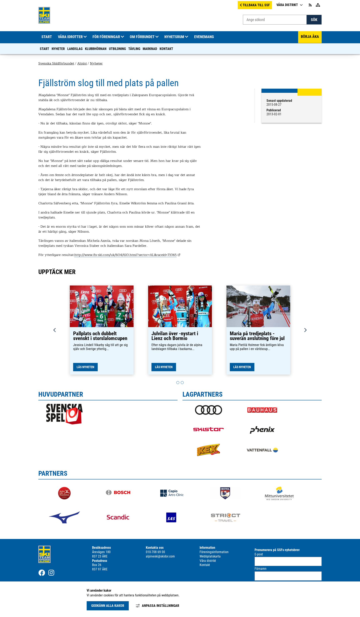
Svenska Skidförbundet (56, 63)
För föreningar (106, 37)
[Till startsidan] (44, 23)
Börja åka (310, 37)
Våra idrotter (70, 37)
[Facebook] (41, 572)
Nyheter (58, 49)
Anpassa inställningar (160, 606)
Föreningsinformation (214, 552)
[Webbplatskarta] (318, 5)
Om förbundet (142, 37)
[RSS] (310, 5)
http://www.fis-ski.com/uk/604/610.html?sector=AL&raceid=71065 (127, 255)
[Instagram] (51, 572)
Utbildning (117, 49)
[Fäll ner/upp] (85, 37)
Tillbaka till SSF (256, 5)
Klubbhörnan (95, 49)
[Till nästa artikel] (177, 382)
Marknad (150, 49)
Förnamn (260, 569)
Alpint (82, 63)
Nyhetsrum (174, 37)
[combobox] (275, 20)
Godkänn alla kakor (107, 606)
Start (44, 49)
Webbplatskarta (210, 556)
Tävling (134, 49)
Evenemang (204, 37)
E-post (259, 554)
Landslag (74, 49)
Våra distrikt (287, 5)
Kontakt (166, 49)
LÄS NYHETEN (85, 367)
